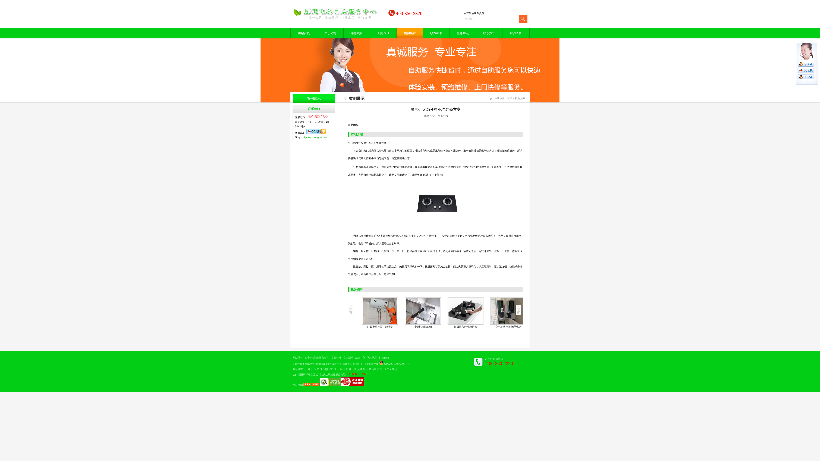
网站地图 (372, 357)
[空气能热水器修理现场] (508, 311)
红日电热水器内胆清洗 (380, 326)
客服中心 (360, 357)
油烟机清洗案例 (423, 326)
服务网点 (463, 33)
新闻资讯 (383, 33)
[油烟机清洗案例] (422, 311)
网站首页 (304, 33)
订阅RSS (384, 357)
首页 (509, 98)
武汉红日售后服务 (353, 363)
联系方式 (489, 33)
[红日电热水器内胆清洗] (380, 311)
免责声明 (310, 357)
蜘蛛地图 (298, 385)
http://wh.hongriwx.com (316, 137)
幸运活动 (348, 357)
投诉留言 (516, 33)
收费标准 (436, 33)
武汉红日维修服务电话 (333, 374)
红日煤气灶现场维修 (465, 326)
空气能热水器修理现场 (508, 326)
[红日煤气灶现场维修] (465, 311)
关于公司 (330, 33)
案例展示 (410, 33)
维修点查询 (322, 357)
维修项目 (357, 33)
